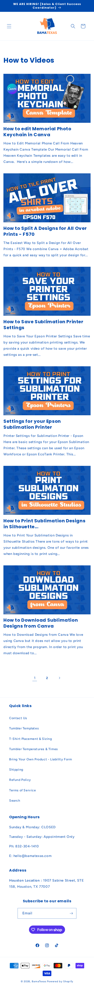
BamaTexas (39, 981)
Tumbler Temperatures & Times (33, 749)
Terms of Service (22, 790)
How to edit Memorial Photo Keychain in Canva (37, 132)
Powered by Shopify (60, 981)
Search (14, 801)
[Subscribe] (71, 913)
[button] (9, 26)
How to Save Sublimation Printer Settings (43, 325)
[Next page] (59, 678)
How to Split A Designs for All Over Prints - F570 (45, 231)
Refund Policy (20, 780)
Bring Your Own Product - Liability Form (40, 759)
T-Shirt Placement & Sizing (30, 739)
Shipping (16, 770)
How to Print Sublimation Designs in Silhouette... (44, 524)
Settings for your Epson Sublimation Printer (32, 424)
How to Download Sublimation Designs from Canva (40, 623)
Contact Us (18, 718)
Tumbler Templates (24, 728)
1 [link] (35, 678)
